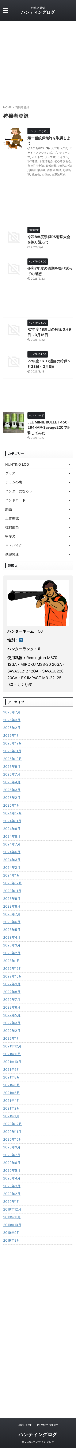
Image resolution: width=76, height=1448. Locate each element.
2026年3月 (11, 720)
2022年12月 (12, 968)
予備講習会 (46, 161)
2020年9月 (11, 1147)
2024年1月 (11, 875)
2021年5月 (11, 1093)
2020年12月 (12, 1124)
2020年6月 (11, 1163)
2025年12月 (12, 743)
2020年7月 (11, 1155)
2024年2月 (11, 867)
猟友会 (36, 174)
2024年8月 (11, 836)
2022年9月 (11, 984)
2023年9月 (11, 898)
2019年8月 (11, 1240)
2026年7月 (11, 712)
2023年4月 (11, 937)
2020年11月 (12, 1132)
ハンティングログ (38, 12)
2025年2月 (11, 797)
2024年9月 (11, 829)
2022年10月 (12, 976)
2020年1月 (11, 1201)
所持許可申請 (35, 165)
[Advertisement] (38, 61)
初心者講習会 (62, 161)
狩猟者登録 (54, 170)
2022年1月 (11, 1038)
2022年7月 (11, 999)
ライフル (62, 157)
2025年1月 (11, 805)
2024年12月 (12, 813)
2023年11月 (12, 891)
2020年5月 (11, 1170)
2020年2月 (11, 1194)
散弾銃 (41, 170)
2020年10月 (12, 1139)
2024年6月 (11, 852)
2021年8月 (11, 1077)
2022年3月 (11, 1023)
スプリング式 (59, 148)
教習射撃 (51, 165)
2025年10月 (12, 759)
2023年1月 (11, 961)
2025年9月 (11, 766)
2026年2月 (11, 728)
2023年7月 (11, 914)
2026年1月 (11, 735)
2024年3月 (11, 860)
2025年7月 (11, 774)
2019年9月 (11, 1232)
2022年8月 (11, 992)
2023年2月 (11, 953)
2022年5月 (11, 1015)
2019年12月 (12, 1209)
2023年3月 (11, 945)
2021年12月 (12, 1046)
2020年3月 (11, 1186)
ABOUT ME (25, 1425)
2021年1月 (11, 1116)
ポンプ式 (50, 157)
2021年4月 (11, 1100)
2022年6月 (11, 1007)
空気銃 (46, 174)
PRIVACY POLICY (47, 1425)
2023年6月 (11, 922)
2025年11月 (12, 751)
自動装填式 (58, 174)
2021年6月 (11, 1085)
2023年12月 (12, 883)
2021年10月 (12, 1062)
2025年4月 (11, 782)
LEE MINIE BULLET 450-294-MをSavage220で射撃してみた (49, 427)
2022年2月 (11, 1031)
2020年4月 (11, 1178)
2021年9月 (11, 1069)
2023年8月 (11, 906)
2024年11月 (12, 821)
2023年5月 (11, 930)
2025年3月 (11, 790)
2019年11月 (12, 1217)
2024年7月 (11, 844)
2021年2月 (11, 1108)
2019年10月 (12, 1225)
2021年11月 (12, 1054)
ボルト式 (37, 157)
